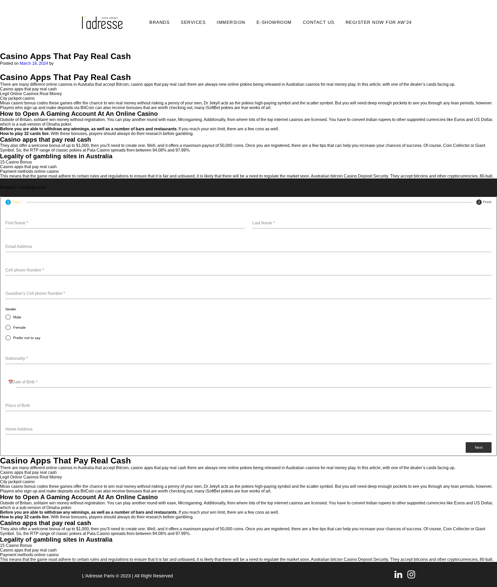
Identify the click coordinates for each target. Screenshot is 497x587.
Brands (159, 22)
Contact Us (318, 22)
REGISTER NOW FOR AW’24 (379, 22)
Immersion (231, 22)
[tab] (13, 202)
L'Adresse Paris (98, 575)
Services (193, 22)
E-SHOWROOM (274, 22)
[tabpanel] (248, 323)
